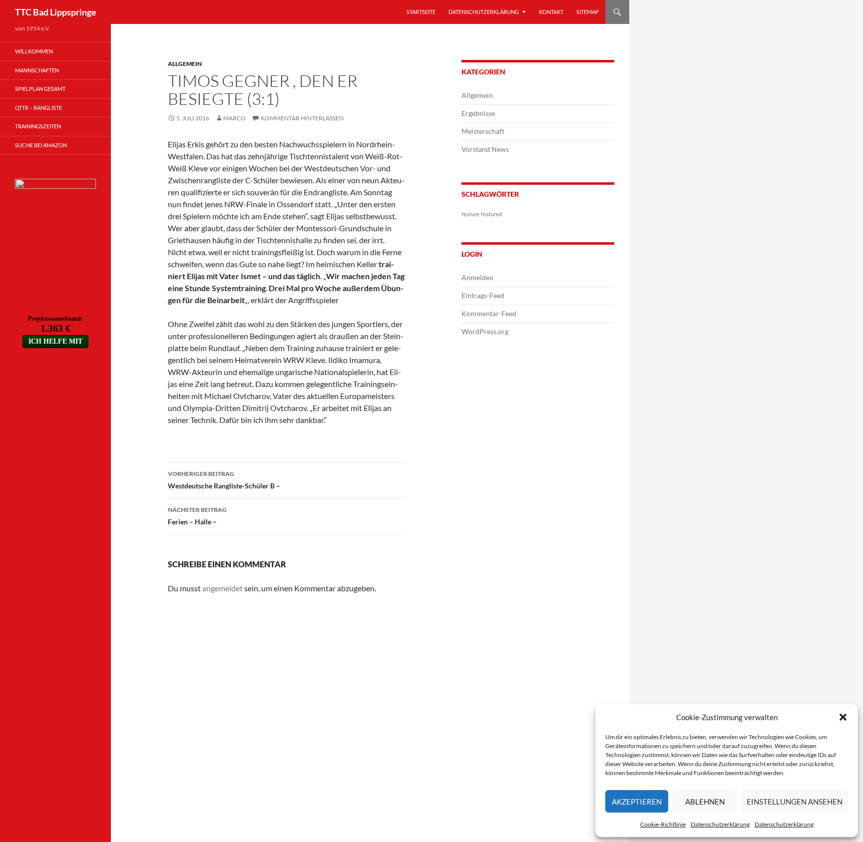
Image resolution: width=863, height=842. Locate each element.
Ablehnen (705, 801)
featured (491, 214)
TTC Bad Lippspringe (55, 11)
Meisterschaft (482, 131)
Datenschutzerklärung (720, 824)
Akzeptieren (637, 801)
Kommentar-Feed (488, 313)
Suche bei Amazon (41, 145)
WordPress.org (484, 331)
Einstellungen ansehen (795, 801)
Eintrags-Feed (482, 295)
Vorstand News (485, 149)
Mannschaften (37, 70)
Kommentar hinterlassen (302, 118)
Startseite (421, 11)
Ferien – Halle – (197, 516)
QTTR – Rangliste (38, 107)
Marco (234, 118)
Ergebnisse (478, 113)
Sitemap (587, 11)
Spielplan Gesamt (40, 88)
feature (470, 214)
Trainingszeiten (38, 126)
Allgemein (185, 63)
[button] (843, 717)
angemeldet (222, 588)
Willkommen (34, 51)
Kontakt (551, 11)
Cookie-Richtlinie (663, 824)
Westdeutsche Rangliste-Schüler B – (224, 480)
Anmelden (477, 277)
